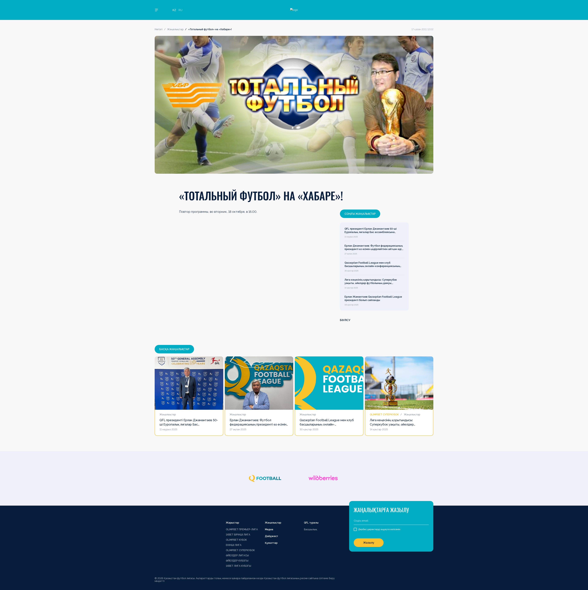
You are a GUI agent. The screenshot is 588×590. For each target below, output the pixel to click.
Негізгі (158, 29)
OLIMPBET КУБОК (236, 539)
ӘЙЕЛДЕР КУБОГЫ (237, 560)
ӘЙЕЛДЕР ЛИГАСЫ (237, 555)
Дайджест (271, 536)
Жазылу (368, 542)
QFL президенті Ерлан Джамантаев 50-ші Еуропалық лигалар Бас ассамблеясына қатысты (371, 230)
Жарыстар (232, 522)
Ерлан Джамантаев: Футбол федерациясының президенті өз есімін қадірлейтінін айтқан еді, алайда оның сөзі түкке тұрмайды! (374, 247)
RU (180, 10)
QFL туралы (311, 522)
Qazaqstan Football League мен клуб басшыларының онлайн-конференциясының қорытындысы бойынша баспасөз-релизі (372, 264)
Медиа (269, 529)
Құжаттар (271, 542)
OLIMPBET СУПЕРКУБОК (240, 550)
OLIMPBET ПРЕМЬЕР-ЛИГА (242, 529)
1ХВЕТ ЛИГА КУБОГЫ (238, 565)
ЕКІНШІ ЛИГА (233, 545)
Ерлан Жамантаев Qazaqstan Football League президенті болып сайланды (373, 298)
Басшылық (310, 529)
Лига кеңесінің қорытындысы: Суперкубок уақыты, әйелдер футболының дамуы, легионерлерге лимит (371, 281)
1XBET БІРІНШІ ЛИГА (238, 534)
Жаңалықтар (175, 29)
